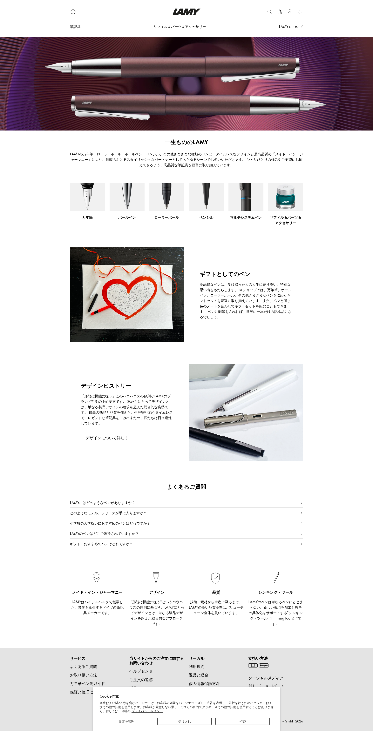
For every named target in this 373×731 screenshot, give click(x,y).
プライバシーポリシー (147, 710)
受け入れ (184, 721)
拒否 (243, 721)
